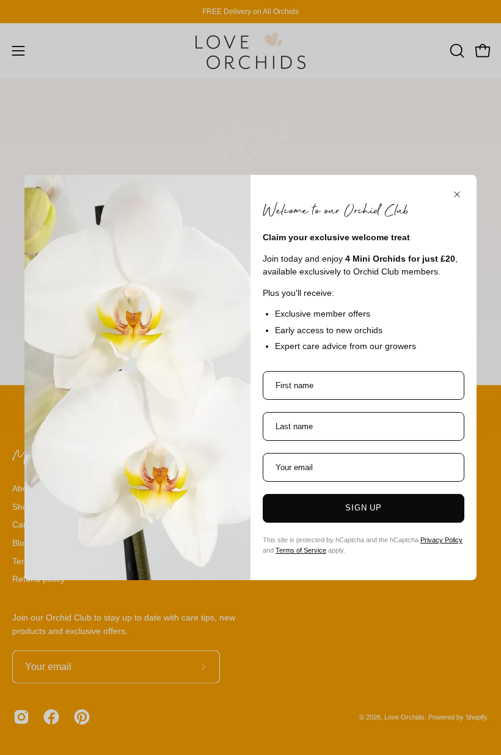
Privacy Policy (441, 539)
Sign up (363, 508)
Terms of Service (301, 550)
